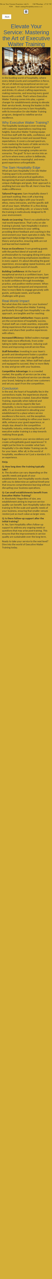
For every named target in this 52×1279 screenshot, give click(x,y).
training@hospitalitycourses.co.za (31, 6)
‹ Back (6, 16)
